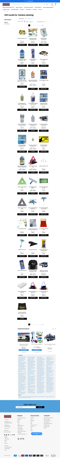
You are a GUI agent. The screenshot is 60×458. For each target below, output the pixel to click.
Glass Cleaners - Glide (40, 380)
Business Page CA (20, 429)
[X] (10, 435)
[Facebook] (5, 435)
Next (43, 25)
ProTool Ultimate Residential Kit (36, 344)
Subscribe (40, 407)
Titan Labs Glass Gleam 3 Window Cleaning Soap (32, 81)
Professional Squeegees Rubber (32, 396)
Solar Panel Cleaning (15, 9)
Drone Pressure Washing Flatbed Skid (49, 345)
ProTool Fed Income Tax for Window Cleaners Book (33, 229)
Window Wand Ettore (22, 249)
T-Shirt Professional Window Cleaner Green (22, 313)
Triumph (29, 397)
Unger (53, 396)
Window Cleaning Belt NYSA (44, 60)
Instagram (6, 437)
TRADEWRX (32, 420)
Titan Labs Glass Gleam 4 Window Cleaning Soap (22, 166)
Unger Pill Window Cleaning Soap (43, 39)
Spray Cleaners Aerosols (49, 387)
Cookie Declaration (7, 448)
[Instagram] (6, 435)
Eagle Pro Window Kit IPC (43, 166)
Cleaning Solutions (38, 7)
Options (43, 44)
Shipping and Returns (21, 425)
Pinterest (6, 440)
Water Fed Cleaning (19, 7)
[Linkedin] (14, 435)
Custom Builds (29, 9)
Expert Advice (19, 419)
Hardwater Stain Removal (49, 380)
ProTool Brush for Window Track (43, 229)
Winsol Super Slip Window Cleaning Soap (32, 125)
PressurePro (32, 426)
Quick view (24, 352)
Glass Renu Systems (21, 397)
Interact (40, 9)
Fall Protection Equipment (29, 7)
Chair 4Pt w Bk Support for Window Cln (33, 292)
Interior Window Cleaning (31, 378)
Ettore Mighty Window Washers (33, 187)
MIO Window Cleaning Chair (33, 166)
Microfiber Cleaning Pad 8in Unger (43, 187)
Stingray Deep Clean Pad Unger (22, 208)
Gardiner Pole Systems (41, 396)
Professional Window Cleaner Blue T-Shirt (33, 271)
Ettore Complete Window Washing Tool (32, 208)
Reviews (18, 422)
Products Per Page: (40, 21)
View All (32, 430)
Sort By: (27, 21)
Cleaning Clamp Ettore (33, 249)
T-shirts (32, 366)
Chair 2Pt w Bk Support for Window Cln (43, 292)
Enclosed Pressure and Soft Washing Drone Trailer (23, 345)
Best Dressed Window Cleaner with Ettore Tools (50, 359)
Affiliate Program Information (22, 431)
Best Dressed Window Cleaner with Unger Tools (50, 375)
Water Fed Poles (48, 367)
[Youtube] (8, 435)
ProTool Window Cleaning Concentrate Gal (33, 104)
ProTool (32, 419)
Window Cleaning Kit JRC (22, 38)
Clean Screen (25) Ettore (22, 270)
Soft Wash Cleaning (6, 9)
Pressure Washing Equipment (48, 7)
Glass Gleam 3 (48, 357)
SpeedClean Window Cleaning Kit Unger (33, 39)
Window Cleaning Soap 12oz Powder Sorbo (22, 125)
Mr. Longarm (47, 396)
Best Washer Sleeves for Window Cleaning (22, 390)
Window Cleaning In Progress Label (43, 146)
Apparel (29, 366)
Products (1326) (21, 18)
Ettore (31, 422)
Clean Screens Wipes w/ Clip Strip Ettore (43, 250)
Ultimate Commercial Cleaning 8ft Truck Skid (44, 271)
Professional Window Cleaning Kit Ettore (22, 146)
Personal (6, 447)
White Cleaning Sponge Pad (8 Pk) (22, 292)
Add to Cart (22, 44)
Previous (53, 329)
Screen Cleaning (39, 357)
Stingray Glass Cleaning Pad (22, 187)
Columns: (19, 21)
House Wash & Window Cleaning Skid (44, 125)
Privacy (6, 445)
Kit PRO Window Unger (22, 228)
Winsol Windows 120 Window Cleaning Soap (22, 104)
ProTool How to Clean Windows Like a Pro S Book (22, 81)
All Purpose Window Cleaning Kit (32, 60)
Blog (5, 441)
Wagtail (51, 396)
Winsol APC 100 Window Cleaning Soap (33, 146)
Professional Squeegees (22, 396)
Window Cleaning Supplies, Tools (9, 7)
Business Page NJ (20, 428)
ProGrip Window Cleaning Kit (43, 81)
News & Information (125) (29, 18)
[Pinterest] (12, 435)
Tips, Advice (35, 9)
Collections (22, 9)
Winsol (27, 397)
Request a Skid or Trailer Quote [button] (37, 434)
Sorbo (31, 429)
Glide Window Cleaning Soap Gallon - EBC (22, 60)
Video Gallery (19, 432)
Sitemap (18, 420)
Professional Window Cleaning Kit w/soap (43, 104)
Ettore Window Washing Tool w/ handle (43, 208)
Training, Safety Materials (22, 359)
